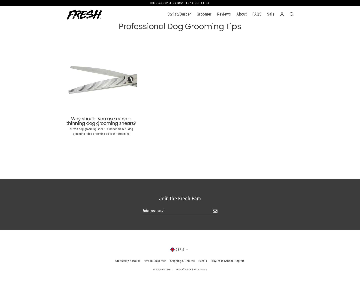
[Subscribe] (215, 211)
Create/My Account (127, 261)
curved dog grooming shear (88, 129)
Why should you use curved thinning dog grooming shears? (101, 121)
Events (202, 261)
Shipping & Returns (182, 261)
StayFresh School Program (228, 261)
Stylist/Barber (179, 14)
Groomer (204, 14)
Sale (270, 14)
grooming (124, 134)
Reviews (224, 14)
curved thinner (117, 129)
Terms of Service (183, 269)
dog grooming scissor (101, 134)
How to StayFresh (155, 261)
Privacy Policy (200, 269)
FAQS (256, 14)
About (241, 14)
